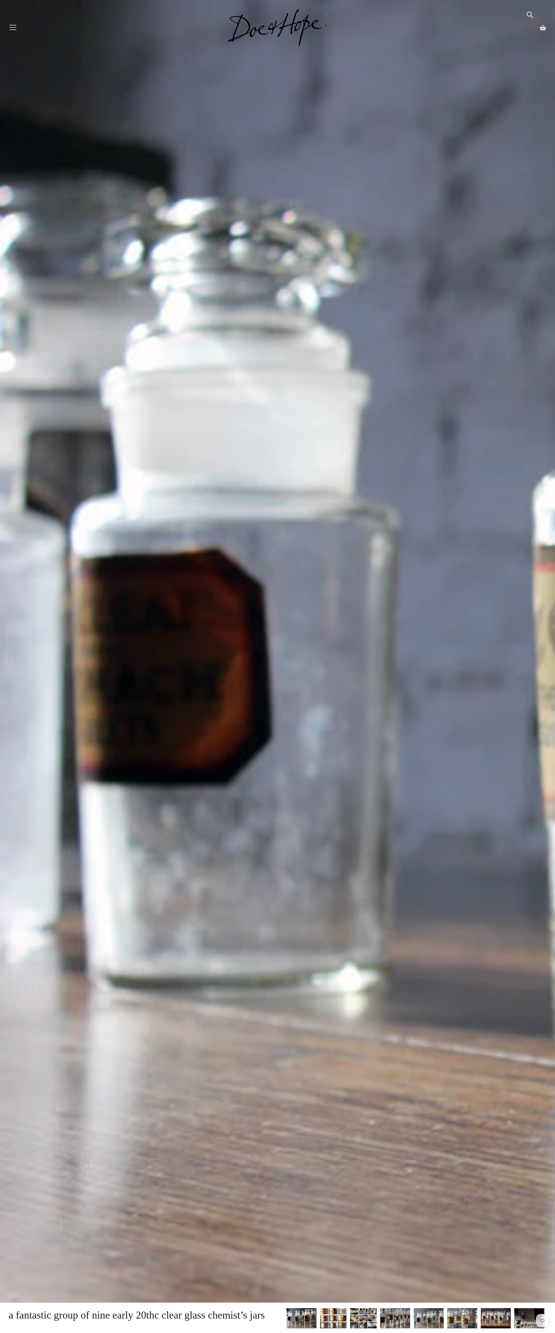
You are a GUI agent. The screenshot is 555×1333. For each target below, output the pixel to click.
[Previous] (286, 1319)
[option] (301, 1319)
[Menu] (13, 28)
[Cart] (542, 27)
